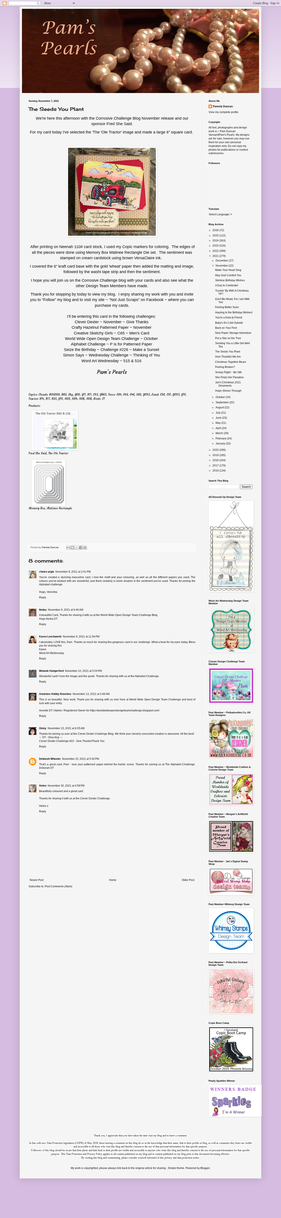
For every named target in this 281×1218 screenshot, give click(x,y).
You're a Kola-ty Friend (228, 317)
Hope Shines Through (228, 390)
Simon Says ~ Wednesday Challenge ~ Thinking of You (111, 355)
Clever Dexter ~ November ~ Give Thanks (111, 322)
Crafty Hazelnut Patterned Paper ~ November (111, 327)
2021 (216, 255)
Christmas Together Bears (230, 361)
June (219, 417)
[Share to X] (76, 547)
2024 (216, 240)
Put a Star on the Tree (228, 338)
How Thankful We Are (228, 356)
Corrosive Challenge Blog (118, 118)
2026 (216, 230)
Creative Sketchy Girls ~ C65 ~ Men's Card (111, 333)
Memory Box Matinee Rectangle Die (118, 252)
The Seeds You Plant (227, 351)
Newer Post (36, 880)
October (221, 397)
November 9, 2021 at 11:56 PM (81, 636)
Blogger (205, 1168)
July (218, 412)
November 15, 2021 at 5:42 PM (80, 758)
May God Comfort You (228, 275)
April (219, 428)
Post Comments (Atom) (58, 886)
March (220, 433)
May (218, 422)
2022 (216, 250)
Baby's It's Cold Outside (229, 322)
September (222, 402)
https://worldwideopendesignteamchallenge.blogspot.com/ (124, 710)
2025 (216, 235)
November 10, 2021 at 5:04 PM (83, 670)
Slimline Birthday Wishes (230, 280)
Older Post (188, 880)
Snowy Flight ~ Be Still (228, 372)
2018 (216, 460)
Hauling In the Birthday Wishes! (233, 312)
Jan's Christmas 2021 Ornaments (228, 384)
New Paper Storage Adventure (233, 332)
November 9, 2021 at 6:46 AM (65, 609)
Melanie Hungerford (51, 670)
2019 (216, 455)
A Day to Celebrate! (226, 285)
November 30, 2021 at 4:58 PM (66, 785)
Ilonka (43, 609)
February (221, 438)
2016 (216, 470)
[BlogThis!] (72, 547)
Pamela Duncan (223, 106)
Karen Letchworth (50, 636)
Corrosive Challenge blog (104, 280)
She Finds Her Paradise (229, 377)
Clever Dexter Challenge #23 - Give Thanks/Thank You (71, 741)
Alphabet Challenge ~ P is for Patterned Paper (111, 344)
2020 (216, 449)
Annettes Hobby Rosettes (55, 694)
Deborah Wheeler (50, 758)
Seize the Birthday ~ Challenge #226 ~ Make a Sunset (111, 349)
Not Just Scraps (124, 300)
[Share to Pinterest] (85, 547)
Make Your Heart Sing (228, 270)
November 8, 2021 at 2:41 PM (73, 571)
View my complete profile (223, 112)
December (222, 260)
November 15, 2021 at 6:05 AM (66, 728)
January (221, 443)
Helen (42, 785)
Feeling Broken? (225, 367)
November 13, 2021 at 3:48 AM (91, 694)
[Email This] (68, 547)
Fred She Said (119, 124)
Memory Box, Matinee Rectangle (50, 508)
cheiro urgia (46, 571)
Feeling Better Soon (227, 307)
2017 (216, 465)
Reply (42, 597)
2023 (216, 245)
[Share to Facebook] (81, 547)
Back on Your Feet (226, 327)
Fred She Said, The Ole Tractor (48, 453)
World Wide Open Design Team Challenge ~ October (111, 338)
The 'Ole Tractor (107, 132)
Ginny (42, 728)
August (220, 407)
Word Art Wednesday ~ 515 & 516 (111, 361)
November (222, 265)
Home (112, 880)
